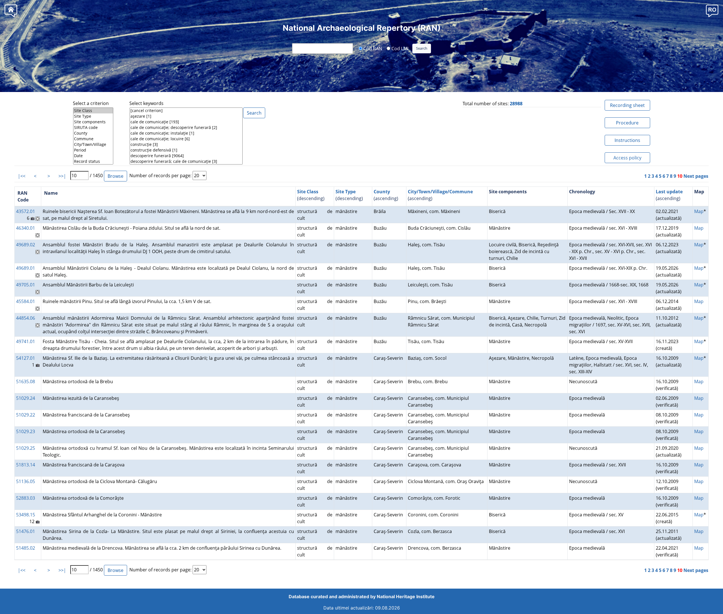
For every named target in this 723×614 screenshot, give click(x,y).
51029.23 (25, 431)
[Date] (93, 156)
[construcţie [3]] (186, 144)
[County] (93, 133)
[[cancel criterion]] (186, 110)
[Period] (93, 150)
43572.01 (25, 211)
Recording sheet (627, 105)
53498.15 (25, 515)
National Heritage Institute (406, 596)
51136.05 (25, 481)
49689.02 (25, 245)
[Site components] (93, 122)
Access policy (627, 158)
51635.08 (25, 381)
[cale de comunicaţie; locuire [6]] (186, 139)
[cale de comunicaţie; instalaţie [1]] (186, 133)
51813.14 (25, 465)
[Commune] (93, 139)
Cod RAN (372, 48)
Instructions (627, 140)
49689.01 (25, 268)
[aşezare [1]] (186, 116)
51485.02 (25, 548)
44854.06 (25, 318)
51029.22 (25, 415)
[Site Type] (93, 116)
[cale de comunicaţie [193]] (186, 122)
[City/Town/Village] (93, 144)
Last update (669, 191)
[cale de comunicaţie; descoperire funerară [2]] (186, 127)
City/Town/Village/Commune (440, 191)
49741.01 (25, 341)
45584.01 (25, 301)
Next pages (695, 176)
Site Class (307, 191)
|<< (21, 176)
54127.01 (25, 358)
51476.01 (25, 531)
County (382, 191)
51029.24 (25, 398)
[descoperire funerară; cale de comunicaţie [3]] (186, 161)
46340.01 (25, 228)
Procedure (627, 123)
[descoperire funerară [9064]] (186, 156)
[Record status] (93, 161)
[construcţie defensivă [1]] (186, 150)
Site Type (346, 191)
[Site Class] (93, 110)
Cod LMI (399, 48)
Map (699, 211)
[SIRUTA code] (93, 127)
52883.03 (25, 498)
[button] (712, 11)
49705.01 (25, 285)
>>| (62, 176)
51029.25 (25, 448)
